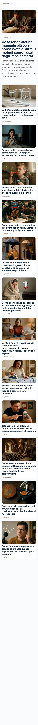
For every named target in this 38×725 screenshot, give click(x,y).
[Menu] (35, 4)
